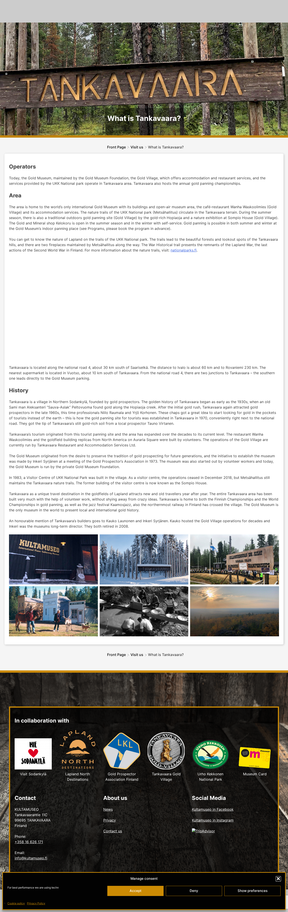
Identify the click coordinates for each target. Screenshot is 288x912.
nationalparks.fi (184, 250)
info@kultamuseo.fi (31, 858)
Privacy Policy (36, 903)
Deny (194, 891)
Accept (136, 891)
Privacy (109, 820)
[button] (278, 878)
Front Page (116, 147)
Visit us (136, 147)
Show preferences (253, 891)
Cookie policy (16, 903)
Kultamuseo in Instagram (213, 820)
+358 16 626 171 (29, 842)
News (108, 809)
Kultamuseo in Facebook (213, 809)
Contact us (112, 831)
